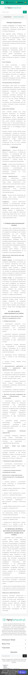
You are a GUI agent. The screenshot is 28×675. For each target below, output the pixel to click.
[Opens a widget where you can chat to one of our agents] (22, 672)
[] (25, 12)
